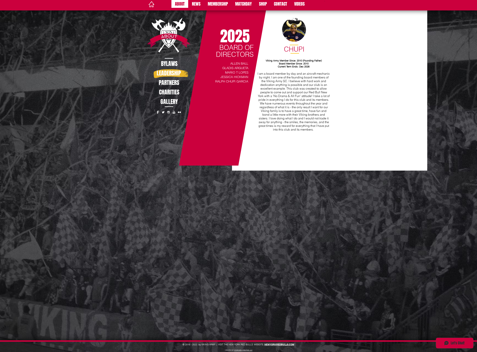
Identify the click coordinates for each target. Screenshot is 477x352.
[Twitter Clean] (163, 112)
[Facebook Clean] (157, 112)
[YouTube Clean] (174, 112)
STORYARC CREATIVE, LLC (243, 350)
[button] (324, 1)
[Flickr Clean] (179, 112)
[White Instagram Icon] (168, 112)
